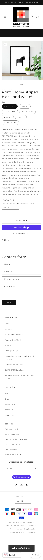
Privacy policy (32, 525)
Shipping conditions (14, 334)
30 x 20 (24, 106)
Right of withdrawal (14, 365)
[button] (4, 16)
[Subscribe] (35, 468)
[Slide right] (26, 84)
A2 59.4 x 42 (27, 112)
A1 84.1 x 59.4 (10, 123)
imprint (8, 345)
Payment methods (13, 340)
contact (8, 329)
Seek (7, 324)
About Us (9, 410)
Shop (7, 399)
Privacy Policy (11, 351)
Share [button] (6, 240)
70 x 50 (20, 117)
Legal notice (31, 533)
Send (9, 302)
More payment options (21, 233)
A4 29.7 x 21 (9, 106)
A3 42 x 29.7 (10, 112)
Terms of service (16, 529)
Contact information (17, 533)
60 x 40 (7, 117)
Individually (10, 404)
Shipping (16, 203)
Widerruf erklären (21, 548)
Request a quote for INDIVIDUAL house (19, 376)
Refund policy (19, 525)
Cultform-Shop (19, 522)
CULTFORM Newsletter (15, 370)
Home (7, 393)
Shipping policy (29, 529)
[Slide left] (16, 84)
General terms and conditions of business (19, 357)
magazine (9, 415)
